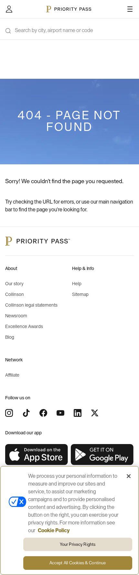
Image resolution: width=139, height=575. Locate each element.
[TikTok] (26, 413)
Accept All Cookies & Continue (77, 563)
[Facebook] (43, 413)
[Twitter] (95, 413)
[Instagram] (9, 413)
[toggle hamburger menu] (130, 9)
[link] (36, 454)
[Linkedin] (77, 413)
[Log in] (9, 9)
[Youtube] (60, 413)
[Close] (129, 476)
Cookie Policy (54, 530)
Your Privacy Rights (77, 544)
